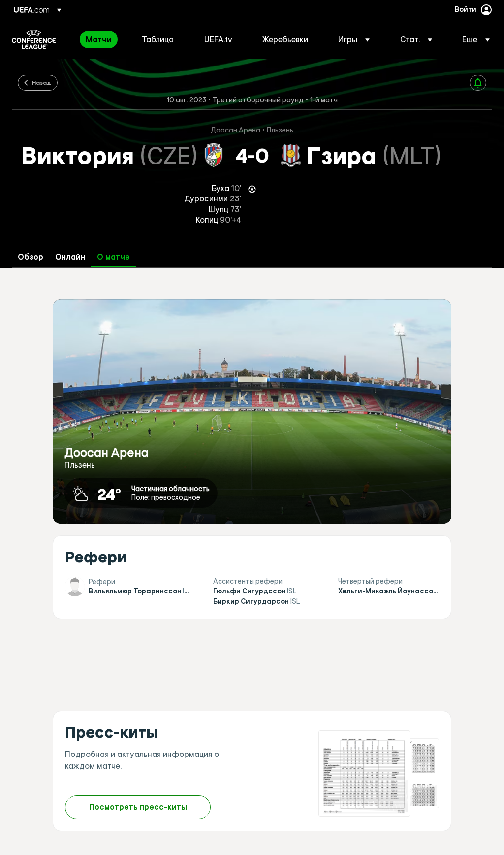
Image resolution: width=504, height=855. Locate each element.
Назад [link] (41, 82)
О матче (113, 257)
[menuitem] (101, 39)
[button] (354, 39)
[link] (98, 39)
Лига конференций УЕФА (34, 39)
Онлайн (70, 257)
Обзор (30, 257)
